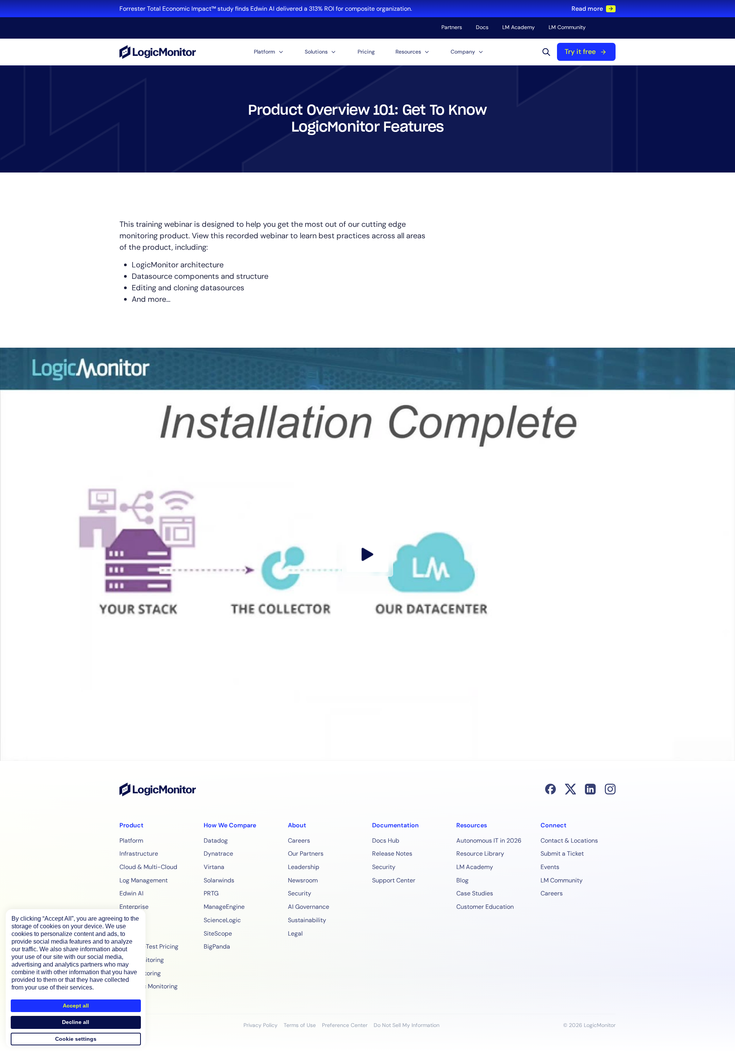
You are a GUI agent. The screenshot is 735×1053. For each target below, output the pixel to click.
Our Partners (305, 854)
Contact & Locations (569, 841)
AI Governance (308, 907)
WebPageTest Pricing (148, 946)
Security (299, 893)
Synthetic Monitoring (148, 986)
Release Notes (392, 854)
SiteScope (218, 933)
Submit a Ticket (562, 854)
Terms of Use (300, 1025)
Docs (482, 27)
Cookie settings (75, 1039)
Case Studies (474, 893)
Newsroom (303, 880)
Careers (299, 841)
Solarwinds (219, 880)
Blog (462, 880)
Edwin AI (131, 893)
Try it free (580, 51)
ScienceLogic (222, 920)
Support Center (393, 880)
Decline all (75, 1022)
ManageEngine (224, 907)
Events (550, 867)
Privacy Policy (260, 1025)
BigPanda (217, 946)
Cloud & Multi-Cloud (148, 867)
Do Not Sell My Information (406, 1025)
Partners (451, 27)
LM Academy (518, 27)
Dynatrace (218, 854)
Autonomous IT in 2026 (488, 841)
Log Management (143, 880)
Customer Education (485, 907)
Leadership (303, 867)
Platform (131, 841)
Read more (587, 9)
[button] (269, 52)
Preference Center (345, 1025)
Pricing (366, 51)
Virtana (214, 867)
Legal (295, 933)
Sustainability (307, 920)
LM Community (567, 27)
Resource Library (480, 854)
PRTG (211, 893)
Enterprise (134, 907)
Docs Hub (385, 841)
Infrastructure (138, 854)
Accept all (76, 1006)
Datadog (216, 841)
